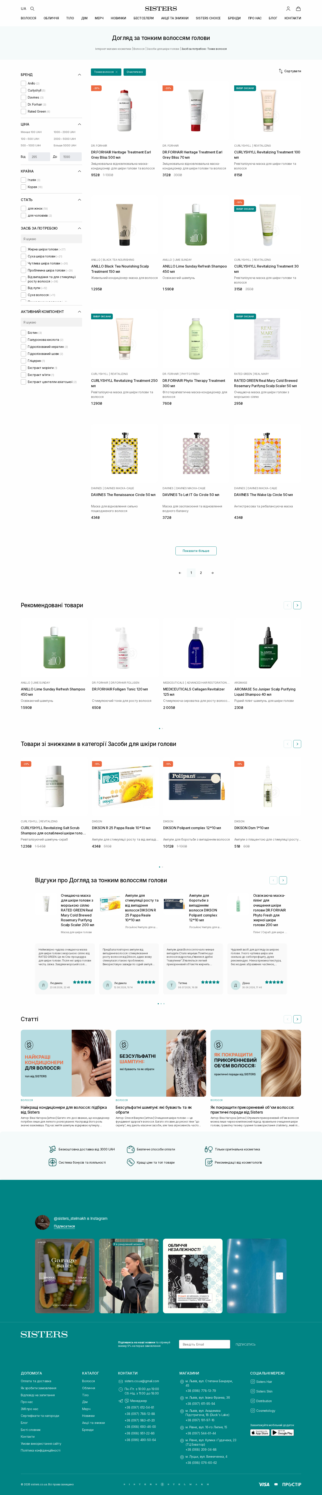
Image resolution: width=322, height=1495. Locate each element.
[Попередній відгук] (273, 880)
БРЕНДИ (234, 18)
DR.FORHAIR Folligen (125, 682)
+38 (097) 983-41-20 (140, 1420)
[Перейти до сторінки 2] (162, 728)
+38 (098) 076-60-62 (201, 1462)
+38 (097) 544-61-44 (201, 1433)
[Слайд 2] (161, 1003)
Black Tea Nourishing (118, 259)
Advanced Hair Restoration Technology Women (208, 682)
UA (23, 8)
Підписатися (64, 1226)
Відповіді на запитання (38, 1395)
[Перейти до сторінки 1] (159, 728)
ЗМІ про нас (29, 1409)
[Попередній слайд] (288, 605)
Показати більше (196, 551)
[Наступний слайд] (297, 605)
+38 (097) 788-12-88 (140, 1414)
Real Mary (261, 374)
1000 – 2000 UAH (64, 132)
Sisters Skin (264, 1391)
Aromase (240, 682)
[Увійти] (288, 8)
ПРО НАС (255, 18)
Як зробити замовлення (38, 1388)
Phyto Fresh (190, 374)
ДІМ (84, 18)
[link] (298, 8)
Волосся (88, 1381)
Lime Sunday (183, 259)
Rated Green (243, 374)
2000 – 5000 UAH (65, 138)
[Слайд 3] (164, 1003)
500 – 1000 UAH (31, 145)
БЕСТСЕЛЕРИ (144, 18)
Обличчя (88, 1388)
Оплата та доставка (36, 1381)
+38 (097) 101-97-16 (200, 1420)
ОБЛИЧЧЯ (51, 18)
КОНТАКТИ (293, 18)
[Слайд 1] (158, 1003)
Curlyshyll (242, 145)
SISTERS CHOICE (208, 18)
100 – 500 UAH (30, 138)
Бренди (88, 1430)
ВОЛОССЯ (28, 18)
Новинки (88, 1416)
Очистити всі (135, 72)
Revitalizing (262, 145)
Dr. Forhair (99, 145)
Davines (96, 488)
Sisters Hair (264, 1382)
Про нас (27, 1402)
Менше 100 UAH (31, 132)
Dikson (97, 821)
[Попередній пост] (42, 1275)
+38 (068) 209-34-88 (201, 1449)
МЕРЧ (99, 18)
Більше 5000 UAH (65, 145)
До (55, 156)
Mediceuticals (173, 682)
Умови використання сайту (41, 1443)
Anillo (96, 259)
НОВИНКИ (118, 18)
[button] (106, 72)
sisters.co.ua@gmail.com (142, 1381)
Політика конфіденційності (40, 1450)
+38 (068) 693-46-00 (140, 1427)
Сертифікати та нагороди (40, 1416)
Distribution (264, 1401)
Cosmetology (265, 1410)
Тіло (85, 1395)
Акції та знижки (93, 1423)
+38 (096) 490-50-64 (140, 1440)
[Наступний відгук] (283, 880)
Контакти (28, 1436)
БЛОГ (273, 18)
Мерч (86, 1409)
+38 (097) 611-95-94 (200, 1403)
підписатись (246, 1344)
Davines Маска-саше (119, 488)
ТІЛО (70, 18)
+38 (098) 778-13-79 (201, 1391)
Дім (85, 1402)
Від (23, 156)
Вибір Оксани (245, 88)
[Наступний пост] (279, 1275)
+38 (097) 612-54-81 (139, 1407)
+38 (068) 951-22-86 (140, 1433)
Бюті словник (31, 1430)
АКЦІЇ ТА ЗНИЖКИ (175, 18)
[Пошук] (32, 8)
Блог (24, 1423)
